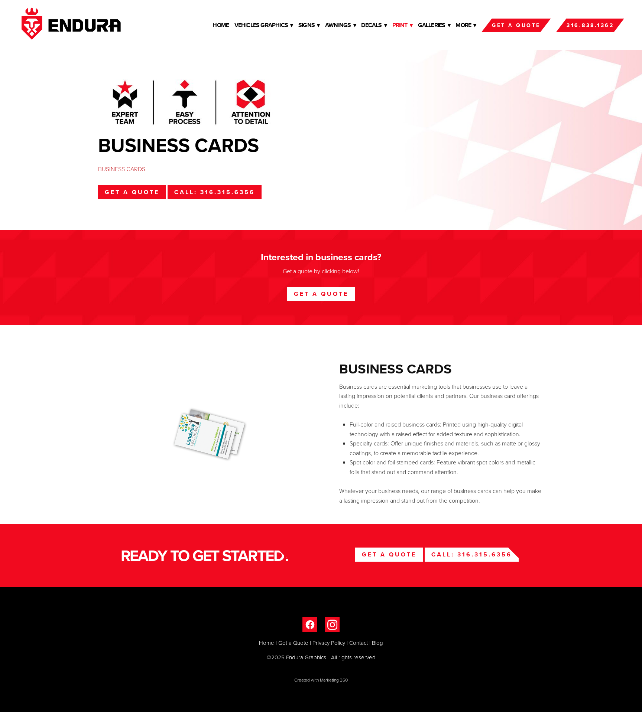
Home (221, 25)
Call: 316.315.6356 (471, 554)
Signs (309, 25)
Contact (358, 643)
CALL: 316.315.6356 (214, 192)
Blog (377, 643)
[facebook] (309, 624)
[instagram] (332, 624)
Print (402, 25)
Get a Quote (516, 25)
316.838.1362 (590, 25)
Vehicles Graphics (263, 25)
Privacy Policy (328, 643)
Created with (321, 680)
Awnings (340, 25)
